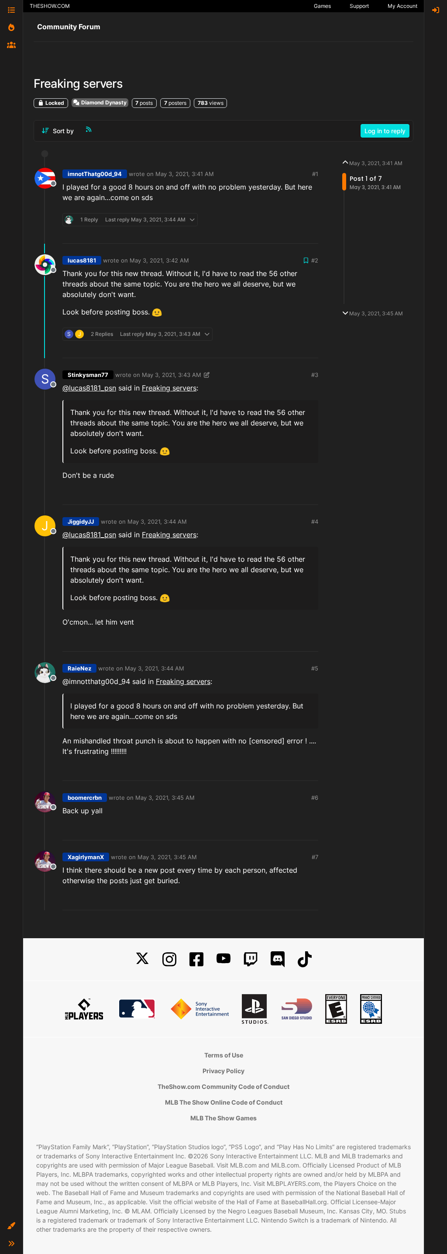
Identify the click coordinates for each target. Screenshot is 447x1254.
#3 (314, 374)
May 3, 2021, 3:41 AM (184, 173)
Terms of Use (223, 1055)
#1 (315, 173)
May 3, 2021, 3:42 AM (159, 260)
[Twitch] (251, 959)
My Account (402, 6)
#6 (314, 797)
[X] (142, 959)
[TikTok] (305, 959)
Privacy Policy (223, 1070)
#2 (314, 260)
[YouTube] (223, 959)
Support (359, 6)
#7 (315, 856)
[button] (11, 1226)
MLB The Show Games (223, 1118)
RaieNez (79, 668)
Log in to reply (385, 131)
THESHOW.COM (50, 6)
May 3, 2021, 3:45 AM (165, 797)
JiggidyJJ (81, 521)
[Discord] (278, 959)
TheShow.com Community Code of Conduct (223, 1086)
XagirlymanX (86, 856)
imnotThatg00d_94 (95, 173)
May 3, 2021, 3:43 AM (171, 374)
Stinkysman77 (88, 374)
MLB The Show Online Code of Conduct (223, 1102)
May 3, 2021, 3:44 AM (157, 521)
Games (322, 6)
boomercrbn (85, 797)
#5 (314, 668)
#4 (314, 521)
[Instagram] (169, 959)
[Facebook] (196, 959)
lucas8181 (82, 260)
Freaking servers (169, 387)
